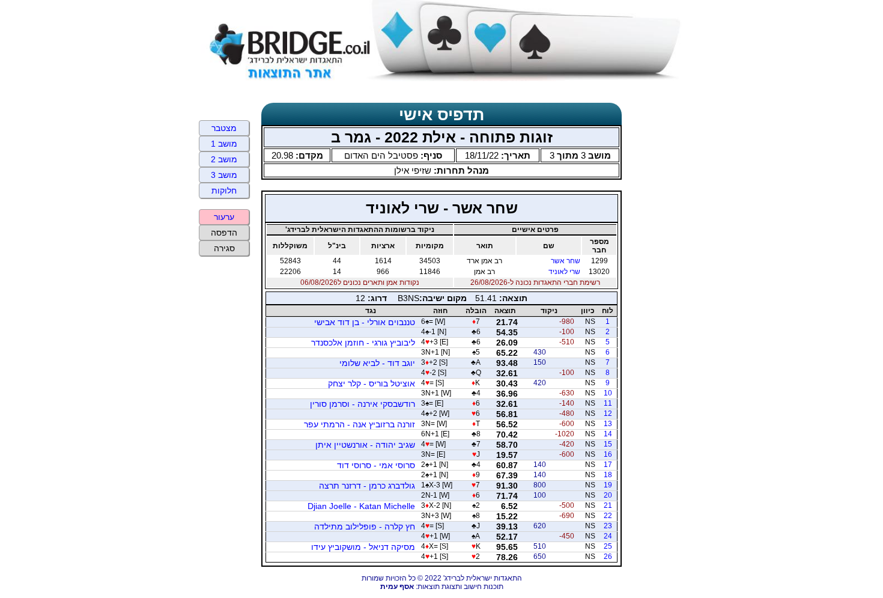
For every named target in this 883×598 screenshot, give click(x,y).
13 (608, 424)
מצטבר (224, 128)
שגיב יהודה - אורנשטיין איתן (365, 445)
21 (608, 505)
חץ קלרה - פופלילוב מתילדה (364, 526)
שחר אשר (565, 261)
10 (608, 393)
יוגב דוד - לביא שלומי (377, 363)
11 (608, 403)
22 (608, 515)
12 (608, 413)
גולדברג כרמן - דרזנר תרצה (367, 485)
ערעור (224, 217)
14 (608, 434)
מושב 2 (224, 159)
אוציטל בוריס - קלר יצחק (371, 383)
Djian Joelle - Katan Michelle (361, 506)
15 (608, 444)
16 (608, 454)
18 (608, 475)
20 (608, 495)
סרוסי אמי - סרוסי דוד (376, 465)
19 (608, 485)
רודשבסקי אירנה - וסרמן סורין (362, 404)
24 (608, 536)
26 (608, 556)
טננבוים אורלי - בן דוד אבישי (364, 322)
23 (608, 526)
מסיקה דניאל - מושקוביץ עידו (363, 547)
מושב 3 (224, 175)
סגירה (224, 248)
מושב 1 (224, 143)
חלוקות (224, 190)
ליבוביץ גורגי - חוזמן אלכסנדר (363, 342)
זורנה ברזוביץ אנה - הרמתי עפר (359, 424)
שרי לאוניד (564, 271)
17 (608, 464)
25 (608, 546)
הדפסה (224, 232)
